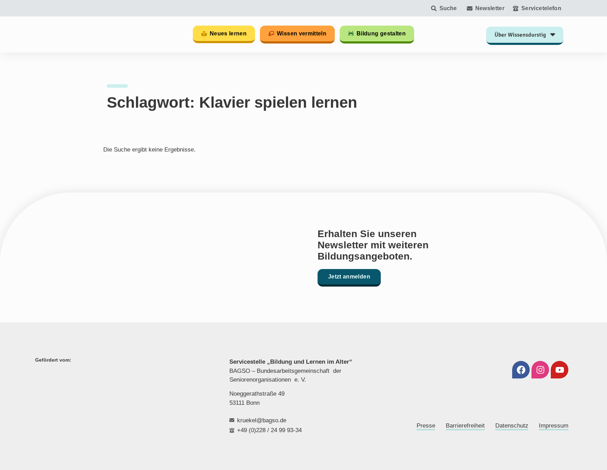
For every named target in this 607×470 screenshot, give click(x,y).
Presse (426, 425)
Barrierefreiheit (465, 425)
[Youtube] (559, 369)
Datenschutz (511, 425)
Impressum (553, 425)
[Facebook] (521, 369)
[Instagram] (540, 369)
